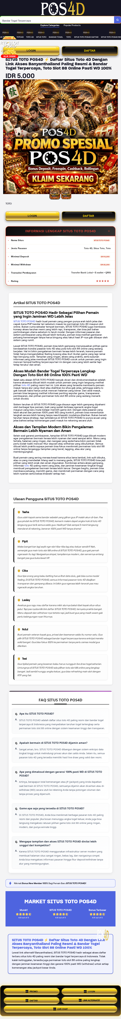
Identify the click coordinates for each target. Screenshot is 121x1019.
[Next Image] (115, 137)
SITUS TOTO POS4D (24, 321)
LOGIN (31, 50)
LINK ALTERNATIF (91, 999)
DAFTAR (89, 50)
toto (27, 465)
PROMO (34, 991)
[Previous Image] (5, 137)
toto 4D (25, 385)
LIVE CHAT (62, 1008)
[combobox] (57, 19)
